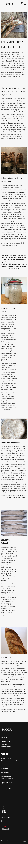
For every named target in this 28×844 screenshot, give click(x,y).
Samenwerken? (6, 747)
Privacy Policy (6, 758)
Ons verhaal (5, 741)
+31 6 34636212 (6, 773)
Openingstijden (6, 783)
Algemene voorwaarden (10, 761)
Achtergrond (5, 744)
